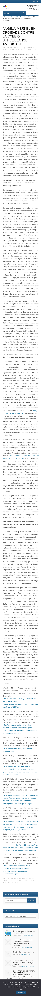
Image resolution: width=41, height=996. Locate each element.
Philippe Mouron (27, 935)
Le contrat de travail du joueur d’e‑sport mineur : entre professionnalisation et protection (23, 943)
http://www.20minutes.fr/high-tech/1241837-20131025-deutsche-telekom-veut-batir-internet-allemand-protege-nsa (20, 847)
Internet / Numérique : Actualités (14, 49)
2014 (17, 17)
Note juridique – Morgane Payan (24, 952)
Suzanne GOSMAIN (26, 947)
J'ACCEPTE (21, 993)
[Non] (38, 988)
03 (25, 17)
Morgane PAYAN (26, 954)
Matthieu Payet (15, 47)
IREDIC (13, 17)
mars (22, 17)
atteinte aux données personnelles (20, 881)
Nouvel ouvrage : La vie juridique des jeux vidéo (24, 932)
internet (15, 882)
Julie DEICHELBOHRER (27, 967)
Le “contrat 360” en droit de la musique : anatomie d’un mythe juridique (23, 963)
